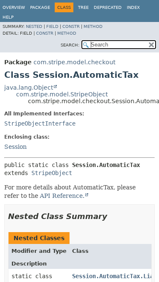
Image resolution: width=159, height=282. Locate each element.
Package (40, 7)
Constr (71, 26)
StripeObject (51, 173)
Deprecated (108, 7)
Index (133, 7)
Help (8, 17)
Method (93, 26)
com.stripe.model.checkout (74, 62)
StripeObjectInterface (39, 123)
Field (52, 26)
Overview (14, 7)
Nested (34, 26)
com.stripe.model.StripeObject (62, 94)
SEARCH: (70, 45)
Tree (83, 7)
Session (15, 146)
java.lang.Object (28, 87)
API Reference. (62, 195)
